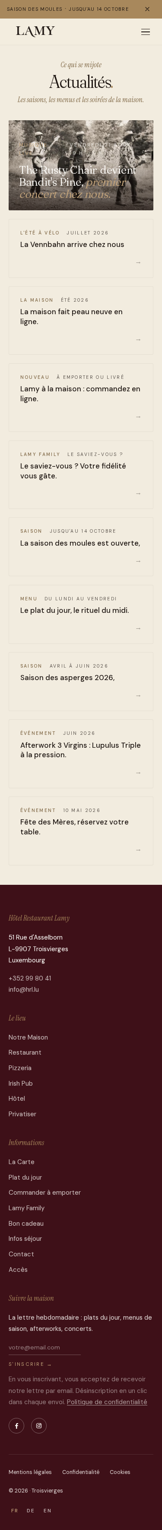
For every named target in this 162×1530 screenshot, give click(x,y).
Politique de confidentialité (107, 1402)
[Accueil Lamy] (36, 31)
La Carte (22, 1162)
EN (48, 1511)
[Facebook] (16, 1425)
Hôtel (17, 1098)
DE (31, 1511)
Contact (21, 1254)
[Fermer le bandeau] (147, 9)
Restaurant (25, 1052)
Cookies (120, 1472)
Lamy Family (26, 1208)
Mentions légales (30, 1472)
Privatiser (22, 1114)
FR (15, 1511)
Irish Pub (21, 1083)
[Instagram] (39, 1425)
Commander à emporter (45, 1192)
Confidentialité (80, 1472)
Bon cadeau (26, 1223)
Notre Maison (28, 1037)
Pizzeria (20, 1068)
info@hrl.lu (24, 989)
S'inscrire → (31, 1364)
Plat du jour (25, 1177)
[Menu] (145, 32)
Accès (18, 1269)
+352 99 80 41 (30, 978)
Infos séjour (25, 1238)
